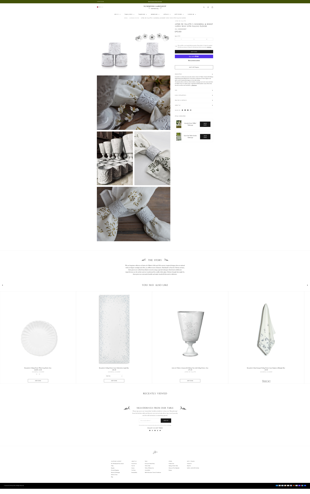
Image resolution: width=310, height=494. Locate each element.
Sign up (166, 420)
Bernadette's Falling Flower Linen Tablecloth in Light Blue (114, 368)
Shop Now (205, 124)
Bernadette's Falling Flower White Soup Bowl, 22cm (37, 368)
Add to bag (38, 380)
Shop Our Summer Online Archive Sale (155, 1)
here (170, 425)
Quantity (178, 36)
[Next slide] (307, 285)
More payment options (194, 60)
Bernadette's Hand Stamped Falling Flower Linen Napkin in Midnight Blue (266, 368)
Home (125, 18)
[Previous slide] (3, 285)
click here (209, 47)
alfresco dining (134, 18)
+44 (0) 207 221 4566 (100, 1)
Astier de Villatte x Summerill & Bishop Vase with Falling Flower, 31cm (190, 368)
